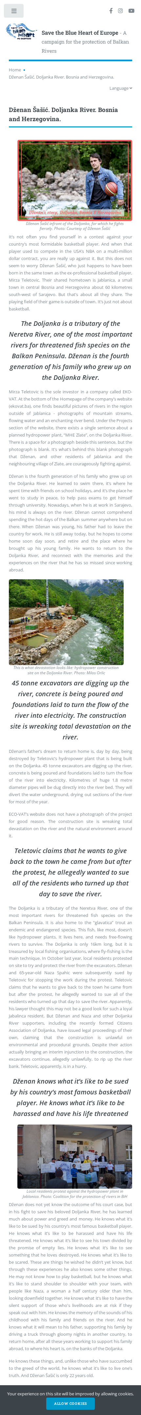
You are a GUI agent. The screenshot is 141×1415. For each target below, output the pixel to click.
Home (15, 70)
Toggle (14, 12)
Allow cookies (70, 1403)
